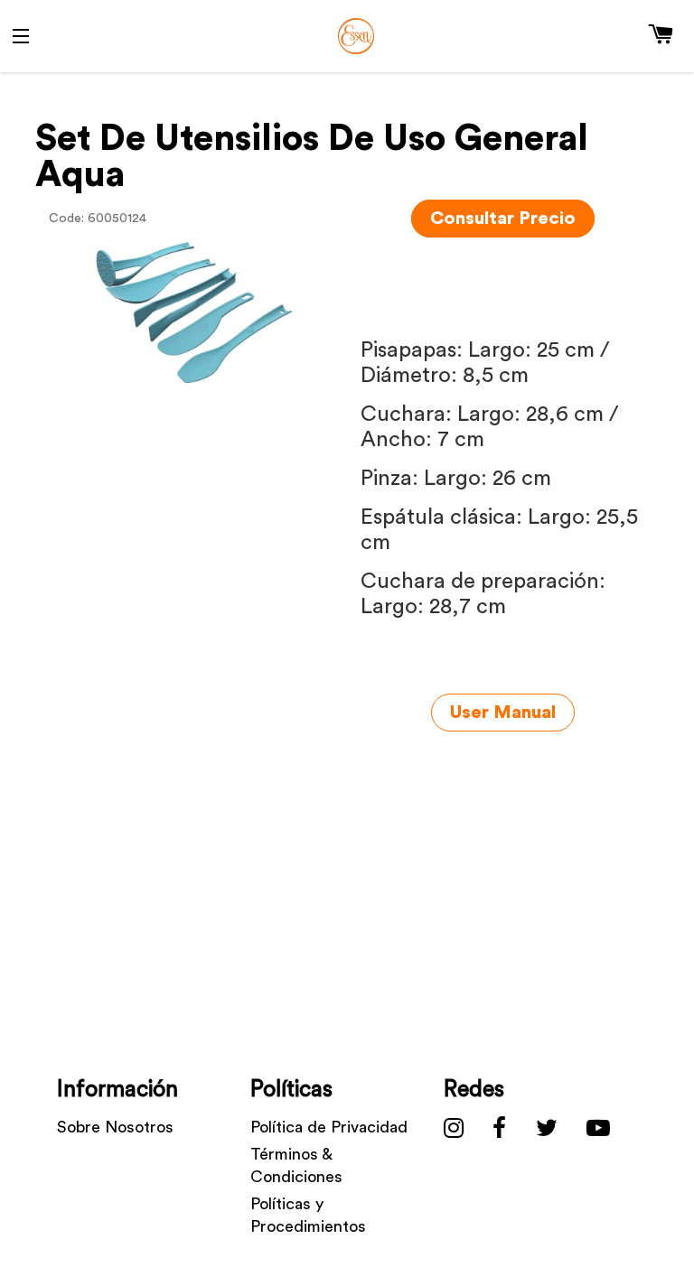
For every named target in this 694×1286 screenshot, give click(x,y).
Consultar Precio (503, 219)
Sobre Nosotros (115, 1127)
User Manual (503, 713)
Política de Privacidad (329, 1127)
